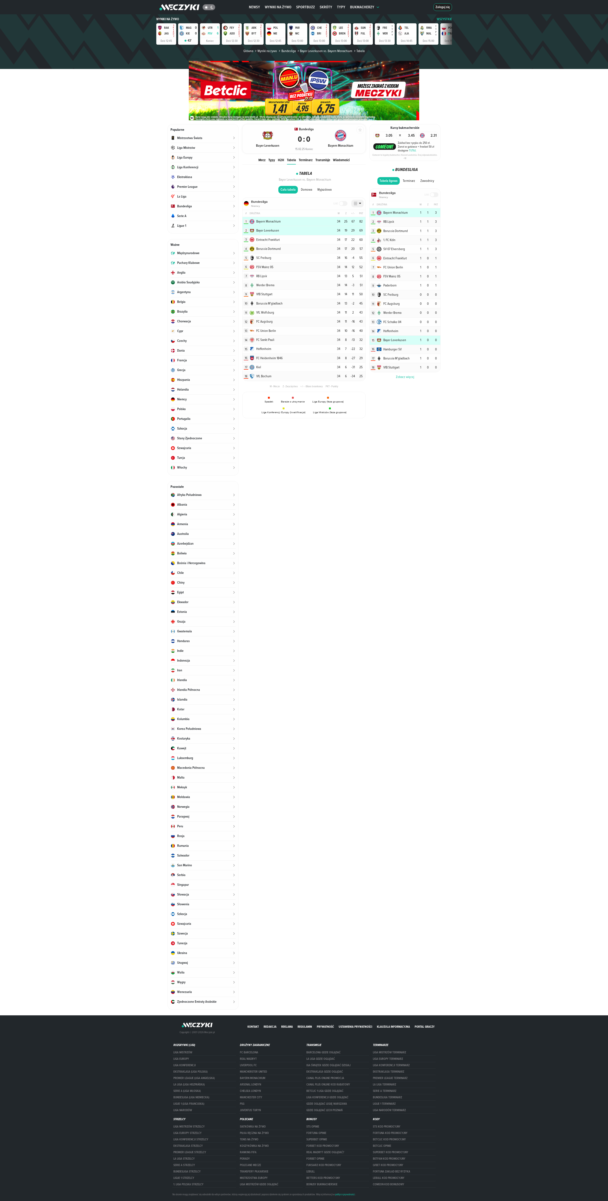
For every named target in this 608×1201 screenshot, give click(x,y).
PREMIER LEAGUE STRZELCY (189, 1152)
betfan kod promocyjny (389, 1159)
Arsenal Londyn (250, 1084)
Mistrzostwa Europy (254, 1178)
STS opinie (312, 1126)
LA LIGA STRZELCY (184, 1159)
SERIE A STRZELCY (184, 1165)
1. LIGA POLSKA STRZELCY (188, 1184)
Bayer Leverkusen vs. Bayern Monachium (326, 50)
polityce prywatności (345, 1194)
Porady (245, 1159)
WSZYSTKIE (444, 19)
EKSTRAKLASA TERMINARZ (388, 1072)
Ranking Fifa (248, 1152)
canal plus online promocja (325, 1078)
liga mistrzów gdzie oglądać (259, 1184)
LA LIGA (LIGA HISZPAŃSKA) (189, 1084)
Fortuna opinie (316, 1133)
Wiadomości (341, 159)
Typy (341, 7)
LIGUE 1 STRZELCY (183, 1178)
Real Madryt (248, 1059)
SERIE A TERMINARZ (384, 1091)
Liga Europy (181, 1059)
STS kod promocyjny (386, 1126)
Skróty (326, 7)
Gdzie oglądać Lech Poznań (324, 1110)
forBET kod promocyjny (322, 1146)
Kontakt (253, 1026)
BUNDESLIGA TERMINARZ (387, 1097)
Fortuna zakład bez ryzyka (391, 1171)
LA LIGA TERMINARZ (384, 1084)
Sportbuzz (305, 7)
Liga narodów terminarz (389, 1110)
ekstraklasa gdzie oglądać (324, 1072)
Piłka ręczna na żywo (254, 1133)
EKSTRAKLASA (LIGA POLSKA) (190, 1072)
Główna (248, 50)
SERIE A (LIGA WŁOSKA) (187, 1091)
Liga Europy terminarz (388, 1059)
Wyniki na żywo (278, 7)
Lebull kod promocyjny (388, 1178)
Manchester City (251, 1097)
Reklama (287, 1026)
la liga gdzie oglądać (320, 1059)
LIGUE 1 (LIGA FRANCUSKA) (188, 1104)
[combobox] (357, 203)
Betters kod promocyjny (323, 1178)
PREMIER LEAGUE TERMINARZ (390, 1078)
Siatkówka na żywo (253, 1126)
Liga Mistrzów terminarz (389, 1052)
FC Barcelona (249, 1052)
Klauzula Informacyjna (393, 1026)
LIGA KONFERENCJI (184, 1065)
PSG (242, 1104)
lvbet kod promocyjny (388, 1165)
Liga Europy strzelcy (187, 1133)
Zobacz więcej (405, 376)
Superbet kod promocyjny (390, 1152)
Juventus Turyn (250, 1110)
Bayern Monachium (252, 1078)
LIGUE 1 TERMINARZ (384, 1104)
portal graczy (425, 1026)
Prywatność (325, 1026)
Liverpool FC (248, 1065)
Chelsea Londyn (250, 1091)
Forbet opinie (315, 1159)
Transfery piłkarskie (254, 1171)
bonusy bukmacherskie (321, 1184)
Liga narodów (182, 1110)
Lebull (310, 1171)
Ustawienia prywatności (355, 1026)
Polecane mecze (250, 1165)
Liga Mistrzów (182, 1052)
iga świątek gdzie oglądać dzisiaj (328, 1065)
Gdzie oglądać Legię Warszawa (326, 1104)
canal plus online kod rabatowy (328, 1084)
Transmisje (322, 159)
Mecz (262, 159)
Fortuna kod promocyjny (390, 1133)
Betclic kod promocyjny (389, 1139)
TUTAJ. (413, 150)
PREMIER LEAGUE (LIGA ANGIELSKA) (194, 1078)
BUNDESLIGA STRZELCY (187, 1171)
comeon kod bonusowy (388, 1184)
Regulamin (305, 1026)
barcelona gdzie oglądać (323, 1052)
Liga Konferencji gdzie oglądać (327, 1097)
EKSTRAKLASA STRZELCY (188, 1146)
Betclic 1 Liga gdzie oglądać (324, 1091)
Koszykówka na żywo (254, 1146)
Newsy (254, 7)
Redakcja (270, 1026)
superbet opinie (316, 1139)
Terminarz (306, 159)
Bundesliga (288, 50)
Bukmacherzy (362, 7)
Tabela (291, 159)
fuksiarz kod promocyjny (323, 1165)
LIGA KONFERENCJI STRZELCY (190, 1139)
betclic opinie (382, 1146)
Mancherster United (253, 1072)
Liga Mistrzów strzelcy (189, 1126)
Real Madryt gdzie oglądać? (325, 1152)
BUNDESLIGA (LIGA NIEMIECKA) (191, 1097)
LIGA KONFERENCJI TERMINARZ (391, 1065)
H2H (281, 159)
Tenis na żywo (249, 1139)
